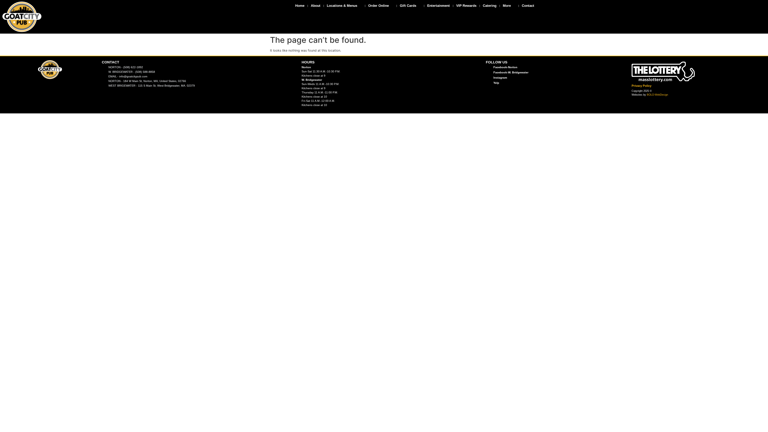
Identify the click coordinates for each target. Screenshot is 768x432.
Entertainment (438, 6)
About (315, 6)
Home (299, 6)
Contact (528, 6)
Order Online (378, 6)
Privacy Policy (641, 85)
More (507, 6)
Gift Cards (408, 6)
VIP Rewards (466, 6)
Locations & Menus (342, 6)
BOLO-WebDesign (657, 94)
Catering (489, 6)
